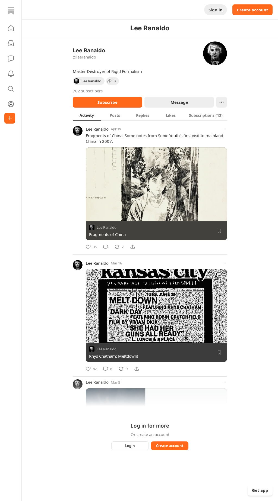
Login (130, 445)
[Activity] (10, 73)
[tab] (87, 115)
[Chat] (10, 58)
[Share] (132, 247)
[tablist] (150, 115)
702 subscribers (88, 90)
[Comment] (105, 247)
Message (179, 102)
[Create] (9, 118)
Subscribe (107, 102)
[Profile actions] (221, 102)
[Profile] (10, 104)
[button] (10, 28)
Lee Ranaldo (97, 129)
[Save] (219, 231)
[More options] (224, 129)
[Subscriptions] (10, 43)
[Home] (10, 10)
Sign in (215, 9)
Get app (260, 490)
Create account (252, 9)
